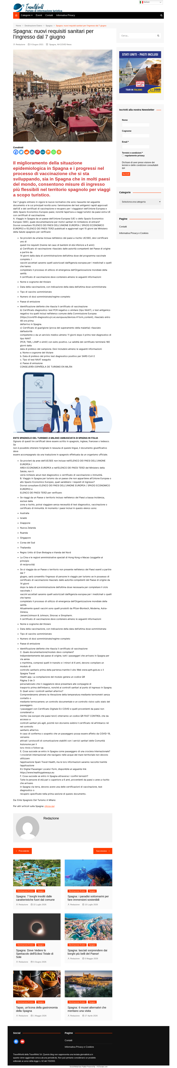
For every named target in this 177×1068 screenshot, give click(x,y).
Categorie (26, 15)
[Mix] (48, 152)
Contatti (49, 15)
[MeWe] (42, 152)
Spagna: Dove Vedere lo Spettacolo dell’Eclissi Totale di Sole (34, 954)
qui (123, 168)
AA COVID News (64, 44)
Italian (146, 2)
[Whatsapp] (53, 152)
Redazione (20, 44)
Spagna (52, 44)
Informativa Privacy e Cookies (133, 233)
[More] (59, 152)
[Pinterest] (37, 152)
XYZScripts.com (102, 1066)
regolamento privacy (134, 155)
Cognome (126, 131)
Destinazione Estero (25, 891)
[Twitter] (21, 152)
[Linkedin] (32, 152)
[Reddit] (26, 152)
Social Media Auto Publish (78, 1066)
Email (125, 142)
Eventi (39, 15)
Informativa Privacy (65, 15)
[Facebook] (15, 152)
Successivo (101, 851)
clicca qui (49, 806)
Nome (125, 120)
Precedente (24, 851)
